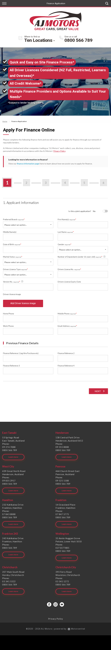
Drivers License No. (69, 269)
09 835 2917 (9, 480)
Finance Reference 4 (66, 366)
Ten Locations (38, 40)
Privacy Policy (59, 151)
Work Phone (8, 326)
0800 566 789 (78, 40)
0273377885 (62, 547)
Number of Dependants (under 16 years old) (80, 257)
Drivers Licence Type (15, 269)
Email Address (67, 326)
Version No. (11, 281)
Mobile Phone (67, 313)
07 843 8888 (9, 514)
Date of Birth (12, 244)
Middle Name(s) (9, 232)
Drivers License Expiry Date (69, 282)
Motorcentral (78, 629)
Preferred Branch (14, 219)
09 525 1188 (62, 480)
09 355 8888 (62, 447)
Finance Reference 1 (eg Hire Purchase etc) (20, 353)
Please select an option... (15, 225)
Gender (64, 244)
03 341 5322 (9, 581)
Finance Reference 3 (11, 366)
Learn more (13, 457)
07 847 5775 (62, 514)
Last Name (66, 232)
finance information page (28, 163)
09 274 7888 (9, 447)
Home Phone (8, 313)
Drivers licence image (12, 294)
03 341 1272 (62, 581)
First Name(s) (67, 219)
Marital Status (12, 257)
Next (98, 391)
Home (4, 121)
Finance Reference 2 (66, 353)
